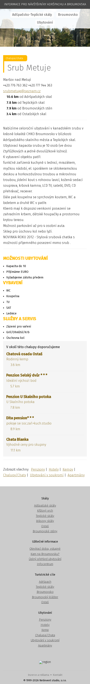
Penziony (38, 469)
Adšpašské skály (45, 505)
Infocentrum (45, 564)
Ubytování (45, 22)
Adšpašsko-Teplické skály (32, 15)
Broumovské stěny (45, 531)
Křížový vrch (45, 510)
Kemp (45, 630)
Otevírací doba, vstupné (45, 549)
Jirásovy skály (45, 521)
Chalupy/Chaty (14, 475)
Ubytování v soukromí (47, 475)
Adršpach (45, 582)
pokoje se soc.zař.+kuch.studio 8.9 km (28, 423)
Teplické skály (45, 516)
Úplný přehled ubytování (45, 559)
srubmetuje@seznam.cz (22, 91)
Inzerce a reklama (38, 674)
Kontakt (57, 674)
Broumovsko (68, 15)
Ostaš (45, 526)
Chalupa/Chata (45, 635)
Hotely (54, 469)
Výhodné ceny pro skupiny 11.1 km (26, 444)
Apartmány (76, 475)
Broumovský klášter (45, 597)
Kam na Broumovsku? (45, 554)
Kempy (68, 469)
